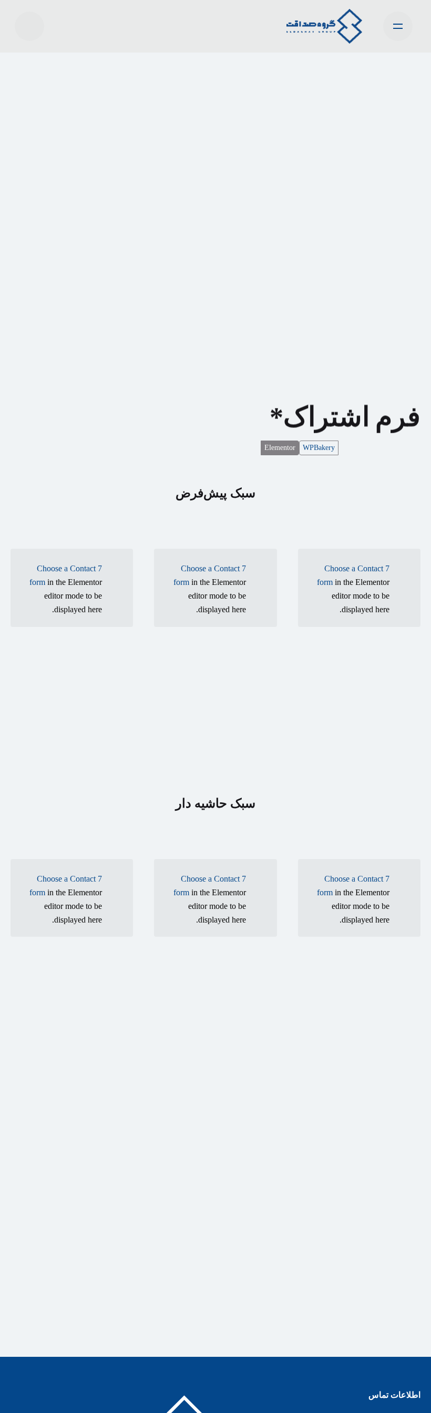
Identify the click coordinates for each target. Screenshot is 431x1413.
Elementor (279, 447)
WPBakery (319, 447)
